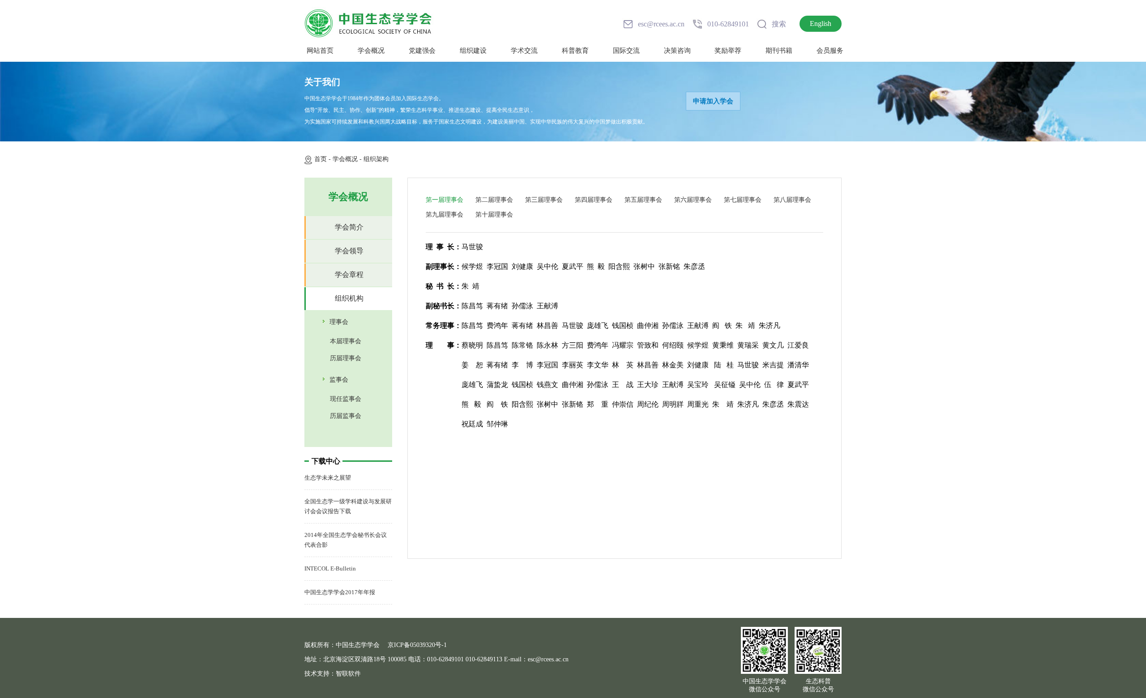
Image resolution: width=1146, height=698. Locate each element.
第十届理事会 (494, 214)
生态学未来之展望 (327, 477)
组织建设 (473, 50)
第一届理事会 (444, 199)
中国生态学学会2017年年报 (339, 592)
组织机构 (349, 298)
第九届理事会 (444, 214)
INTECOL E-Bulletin (330, 568)
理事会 (338, 322)
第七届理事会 (742, 199)
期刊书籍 (778, 50)
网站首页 (320, 50)
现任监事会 (345, 399)
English (820, 23)
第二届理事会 (494, 199)
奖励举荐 (727, 50)
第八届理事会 (792, 199)
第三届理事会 (544, 199)
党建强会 (422, 50)
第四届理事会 (593, 199)
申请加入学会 (713, 101)
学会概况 (371, 50)
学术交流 (524, 50)
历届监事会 (345, 416)
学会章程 (349, 274)
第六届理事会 (693, 199)
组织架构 (376, 159)
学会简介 (349, 227)
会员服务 (830, 50)
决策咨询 (677, 50)
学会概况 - (348, 159)
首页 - (323, 159)
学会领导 (349, 251)
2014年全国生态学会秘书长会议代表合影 (345, 540)
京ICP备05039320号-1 (417, 645)
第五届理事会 (643, 199)
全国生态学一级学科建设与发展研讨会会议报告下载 (348, 506)
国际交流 (626, 50)
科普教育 (575, 50)
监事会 (338, 379)
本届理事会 (345, 341)
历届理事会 (345, 358)
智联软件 (348, 673)
